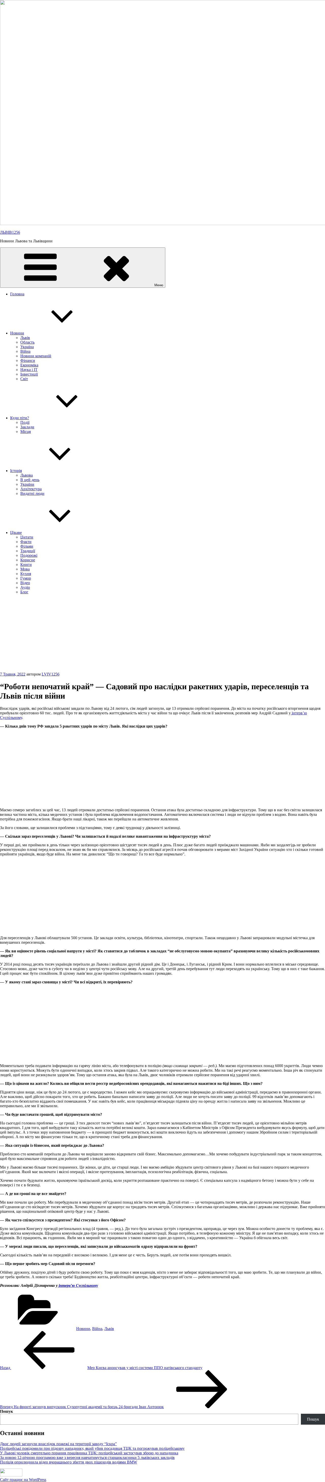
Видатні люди (32, 493)
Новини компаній (35, 356)
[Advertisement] (162, 633)
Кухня (25, 573)
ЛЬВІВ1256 (10, 232)
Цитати (26, 537)
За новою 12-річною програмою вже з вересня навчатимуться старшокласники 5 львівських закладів (87, 1457)
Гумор (25, 578)
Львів (25, 337)
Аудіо (25, 587)
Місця (25, 431)
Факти (25, 542)
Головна (17, 294)
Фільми (26, 546)
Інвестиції (29, 374)
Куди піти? (19, 418)
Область (27, 342)
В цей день (29, 480)
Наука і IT (29, 369)
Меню (158, 285)
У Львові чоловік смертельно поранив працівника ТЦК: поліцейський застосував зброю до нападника (89, 1453)
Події (24, 422)
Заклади (27, 427)
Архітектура (31, 489)
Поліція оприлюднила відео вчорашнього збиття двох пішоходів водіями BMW (68, 1462)
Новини (17, 333)
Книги (26, 564)
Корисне (27, 560)
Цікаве (16, 532)
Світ (24, 379)
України (27, 484)
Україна (27, 347)
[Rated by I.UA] (11, 1473)
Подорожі (28, 555)
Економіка (29, 365)
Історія (16, 470)
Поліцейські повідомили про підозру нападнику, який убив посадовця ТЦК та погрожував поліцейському (92, 1448)
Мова (25, 569)
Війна (25, 351)
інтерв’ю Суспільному (78, 1285)
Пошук (6, 1411)
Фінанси (27, 360)
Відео (25, 583)
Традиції (27, 551)
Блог (24, 592)
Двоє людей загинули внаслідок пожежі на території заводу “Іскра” (58, 1444)
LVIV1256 (50, 674)
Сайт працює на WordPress (23, 1479)
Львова (26, 475)
